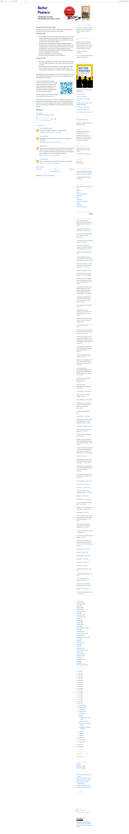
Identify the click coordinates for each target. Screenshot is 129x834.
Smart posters (39, 113)
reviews (78, 622)
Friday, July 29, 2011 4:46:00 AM (49, 155)
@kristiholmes (89, 399)
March (81, 737)
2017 (79, 690)
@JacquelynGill (79, 408)
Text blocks (79, 199)
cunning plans (79, 659)
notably (55, 101)
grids (77, 640)
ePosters (78, 764)
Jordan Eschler (87, 462)
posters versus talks (81, 650)
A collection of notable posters (82, 27)
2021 (79, 682)
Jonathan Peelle (86, 487)
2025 (79, 673)
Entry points (79, 195)
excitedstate (79, 471)
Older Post (71, 169)
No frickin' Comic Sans (81, 201)
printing (78, 663)
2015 (79, 695)
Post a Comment (40, 167)
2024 (79, 676)
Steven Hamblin (83, 504)
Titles (77, 188)
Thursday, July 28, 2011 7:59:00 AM (50, 132)
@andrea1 (78, 351)
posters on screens (81, 633)
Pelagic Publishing (86, 89)
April (80, 735)
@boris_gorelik (79, 388)
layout (77, 613)
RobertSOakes (88, 293)
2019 (79, 686)
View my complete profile (83, 812)
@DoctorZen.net (84, 133)
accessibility (79, 648)
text (77, 618)
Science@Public (79, 237)
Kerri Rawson (90, 492)
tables (77, 661)
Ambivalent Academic (87, 230)
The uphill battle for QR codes (46, 27)
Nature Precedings (80, 767)
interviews (78, 652)
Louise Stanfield (87, 499)
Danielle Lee (84, 396)
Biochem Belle (85, 552)
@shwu (91, 260)
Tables (78, 203)
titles (77, 646)
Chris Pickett (84, 431)
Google (58, 101)
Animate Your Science (85, 172)
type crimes (79, 642)
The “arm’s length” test (81, 206)
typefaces (78, 609)
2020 (79, 684)
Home (55, 169)
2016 (79, 692)
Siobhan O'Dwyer (87, 509)
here (81, 178)
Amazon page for (82, 107)
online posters (79, 653)
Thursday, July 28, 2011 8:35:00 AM (50, 142)
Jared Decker (83, 580)
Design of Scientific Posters (83, 785)
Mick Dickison (88, 481)
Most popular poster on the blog (84, 186)
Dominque (83, 301)
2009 (79, 746)
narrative (78, 657)
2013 (79, 699)
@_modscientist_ (80, 374)
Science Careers (86, 267)
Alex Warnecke (84, 242)
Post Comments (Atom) (48, 175)
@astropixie (85, 565)
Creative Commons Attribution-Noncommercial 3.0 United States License (84, 825)
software (48, 120)
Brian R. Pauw (79, 477)
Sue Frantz (86, 512)
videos (78, 644)
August (81, 713)
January (81, 742)
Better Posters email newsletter (83, 148)
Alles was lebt (79, 343)
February (81, 739)
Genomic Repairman (44, 128)
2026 (79, 671)
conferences (79, 611)
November (82, 707)
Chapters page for (83, 109)
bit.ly (54, 70)
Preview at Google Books (81, 96)
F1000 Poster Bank (81, 766)
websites (78, 620)
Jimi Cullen (83, 537)
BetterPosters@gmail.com (81, 119)
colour (78, 639)
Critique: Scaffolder (83, 721)
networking (79, 631)
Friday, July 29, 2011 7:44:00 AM (49, 163)
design (78, 605)
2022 (79, 680)
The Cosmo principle (81, 193)
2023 (79, 678)
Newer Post (39, 169)
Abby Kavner (87, 555)
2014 (79, 697)
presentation (79, 615)
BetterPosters (79, 161)
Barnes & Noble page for (84, 112)
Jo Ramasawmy (80, 593)
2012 (79, 701)
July (80, 715)
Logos (77, 192)
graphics (78, 607)
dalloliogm (41, 146)
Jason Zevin (86, 527)
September (82, 711)
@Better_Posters (79, 137)
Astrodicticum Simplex (85, 422)
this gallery (50, 84)
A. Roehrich (78, 306)
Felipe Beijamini (80, 532)
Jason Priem (79, 364)
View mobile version (55, 171)
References (79, 205)
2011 (79, 703)
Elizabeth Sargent (80, 321)
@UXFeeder (84, 456)
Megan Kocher (85, 495)
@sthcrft (84, 356)
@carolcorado (87, 416)
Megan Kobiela (88, 248)
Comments (81, 756)
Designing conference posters (83, 780)
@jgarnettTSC (86, 562)
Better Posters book (81, 628)
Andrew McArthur (80, 436)
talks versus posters (81, 664)
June (80, 731)
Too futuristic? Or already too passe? (45, 114)
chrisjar (90, 426)
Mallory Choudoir (85, 588)
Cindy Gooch (86, 484)
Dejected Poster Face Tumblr (83, 778)
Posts (79, 754)
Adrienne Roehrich (88, 391)
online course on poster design (84, 174)
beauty (78, 626)
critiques (78, 602)
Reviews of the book (80, 94)
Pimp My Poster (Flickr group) (83, 787)
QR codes (42, 120)
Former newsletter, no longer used (83, 153)
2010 (79, 744)
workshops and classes (82, 637)
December (82, 705)
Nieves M (89, 585)
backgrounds (79, 655)
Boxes (77, 197)
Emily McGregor (87, 549)
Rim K (90, 270)
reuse (77, 629)
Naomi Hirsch (85, 559)
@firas (77, 413)
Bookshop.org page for (84, 103)
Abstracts (78, 190)
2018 (79, 688)
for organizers (79, 616)
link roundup (79, 603)
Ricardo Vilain (85, 333)
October (81, 709)
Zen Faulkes (42, 136)
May (80, 733)
